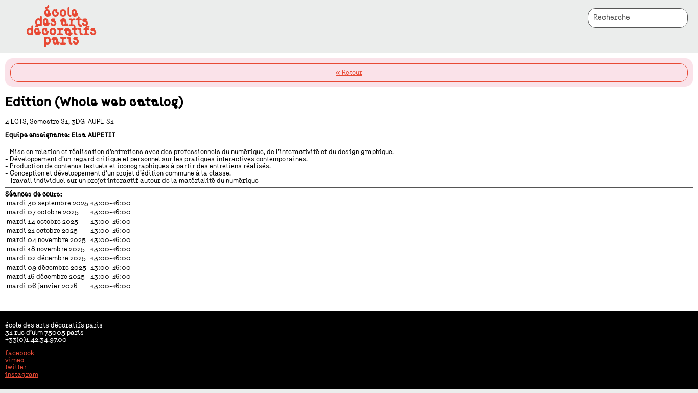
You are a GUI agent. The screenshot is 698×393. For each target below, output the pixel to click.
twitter (16, 367)
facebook (19, 353)
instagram (21, 375)
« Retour (349, 73)
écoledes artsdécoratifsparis (61, 27)
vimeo (14, 360)
